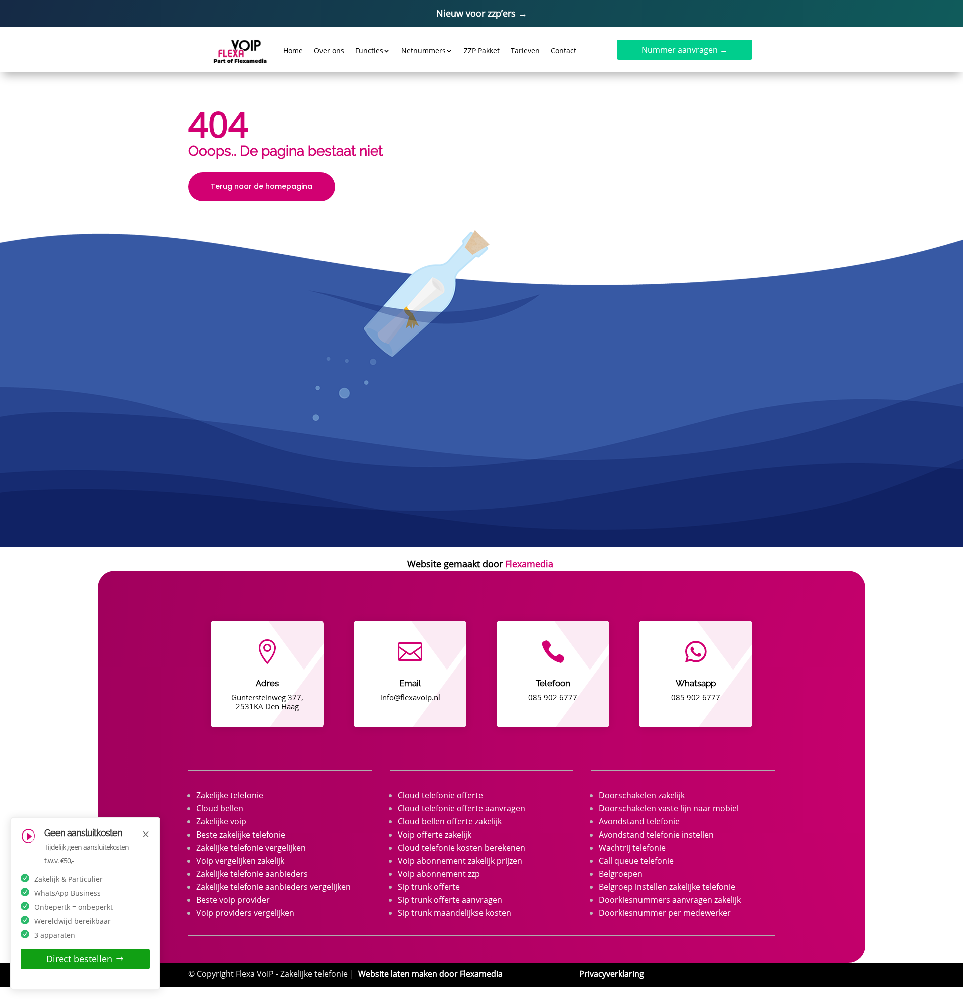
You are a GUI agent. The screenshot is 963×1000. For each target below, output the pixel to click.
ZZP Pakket (482, 50)
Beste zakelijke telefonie (240, 834)
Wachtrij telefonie (632, 847)
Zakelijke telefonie (229, 795)
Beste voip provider (233, 899)
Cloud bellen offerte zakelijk (450, 821)
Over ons (329, 50)
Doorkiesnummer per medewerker (665, 912)
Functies (369, 50)
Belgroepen (621, 873)
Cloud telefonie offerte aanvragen (461, 808)
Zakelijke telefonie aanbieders (252, 873)
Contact (563, 50)
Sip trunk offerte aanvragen (450, 899)
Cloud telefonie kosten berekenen (461, 847)
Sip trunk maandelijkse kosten (454, 912)
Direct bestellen (79, 959)
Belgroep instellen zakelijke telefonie (667, 886)
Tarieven (525, 50)
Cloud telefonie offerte (440, 795)
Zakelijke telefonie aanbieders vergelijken (273, 886)
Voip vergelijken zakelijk (240, 860)
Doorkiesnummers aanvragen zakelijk (670, 899)
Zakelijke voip (221, 821)
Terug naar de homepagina (261, 186)
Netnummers (423, 50)
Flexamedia (529, 564)
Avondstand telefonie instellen (656, 834)
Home (293, 50)
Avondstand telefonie (639, 821)
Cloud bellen (219, 808)
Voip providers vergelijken (245, 912)
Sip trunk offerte (429, 886)
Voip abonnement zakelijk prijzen (460, 860)
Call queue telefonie (636, 860)
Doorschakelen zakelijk (642, 795)
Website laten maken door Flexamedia (430, 973)
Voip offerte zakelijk (434, 834)
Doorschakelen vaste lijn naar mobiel (669, 808)
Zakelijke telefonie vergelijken (251, 847)
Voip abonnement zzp (439, 873)
